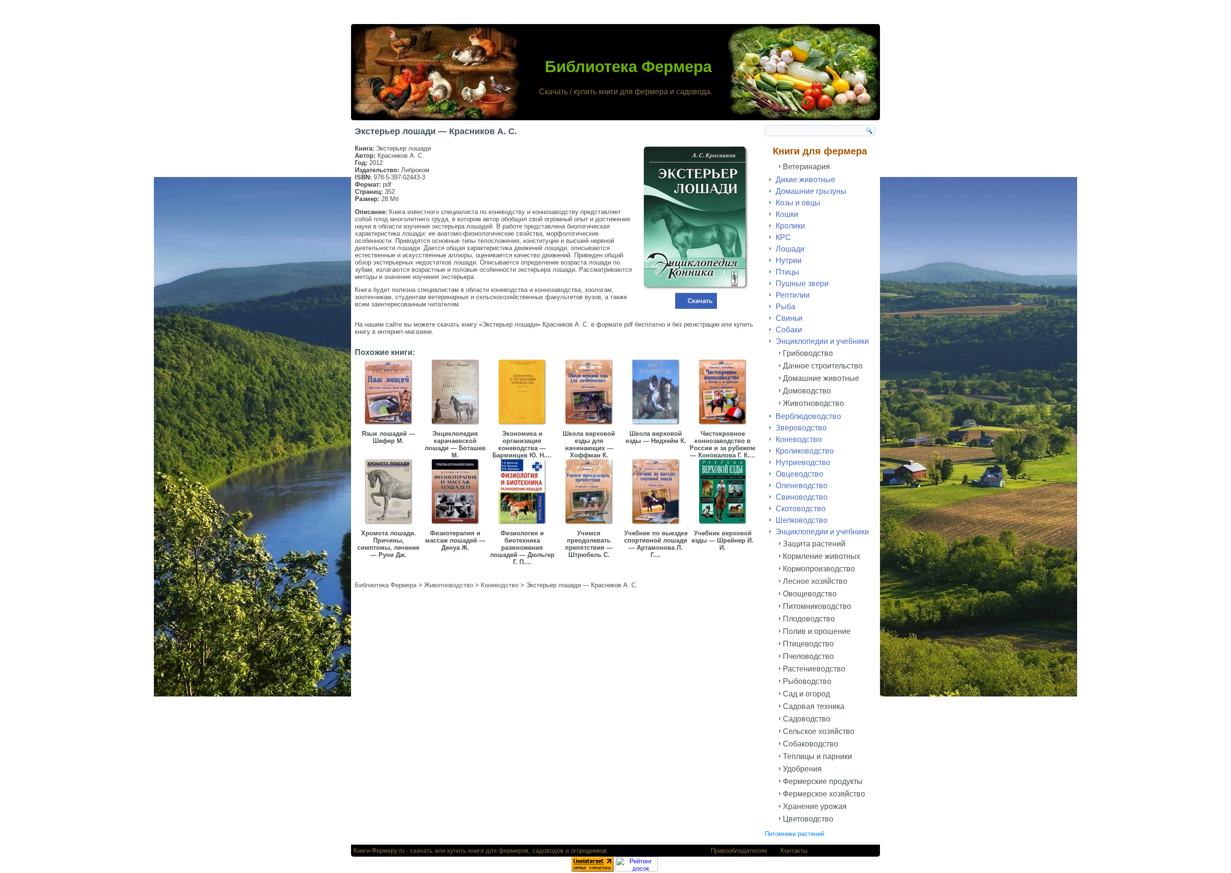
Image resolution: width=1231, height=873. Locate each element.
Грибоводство (808, 353)
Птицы (787, 272)
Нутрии (789, 260)
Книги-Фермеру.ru (378, 850)
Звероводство (801, 428)
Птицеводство (808, 644)
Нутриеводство (803, 462)
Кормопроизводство (819, 569)
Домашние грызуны (811, 191)
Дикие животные (805, 180)
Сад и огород (806, 694)
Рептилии (793, 295)
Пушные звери (802, 283)
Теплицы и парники (817, 756)
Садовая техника (813, 706)
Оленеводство (802, 485)
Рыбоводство (807, 681)
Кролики (790, 226)
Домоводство (807, 391)
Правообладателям (739, 850)
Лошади (790, 249)
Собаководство (810, 744)
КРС (783, 237)
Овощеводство (810, 594)
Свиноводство (802, 497)
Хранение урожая (815, 806)
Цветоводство (808, 819)
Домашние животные (821, 378)
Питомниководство (817, 606)
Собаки (789, 330)
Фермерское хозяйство (824, 794)
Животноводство (813, 403)
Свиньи (789, 318)
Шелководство (802, 520)
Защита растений (814, 544)
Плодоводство (809, 619)
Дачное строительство (823, 366)
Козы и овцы (798, 203)
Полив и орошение (817, 631)
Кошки (787, 214)
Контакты (793, 850)
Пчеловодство (808, 656)
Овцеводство (799, 474)
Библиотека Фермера (628, 67)
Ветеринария (806, 167)
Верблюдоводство (808, 416)
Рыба (785, 307)
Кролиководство (805, 451)
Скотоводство (801, 509)
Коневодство (799, 439)
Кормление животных (821, 556)
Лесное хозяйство (815, 581)
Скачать (700, 300)
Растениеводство (814, 669)
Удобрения (802, 769)
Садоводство (806, 719)
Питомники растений (794, 833)
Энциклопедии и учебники (822, 341)
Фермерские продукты (823, 781)
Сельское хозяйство (818, 731)
